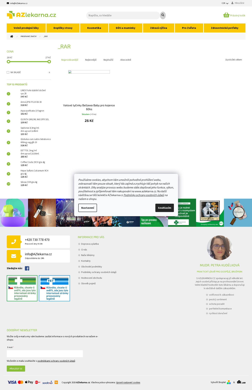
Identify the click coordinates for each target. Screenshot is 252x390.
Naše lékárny (88, 255)
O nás (84, 249)
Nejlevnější (90, 60)
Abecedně (125, 60)
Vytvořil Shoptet (218, 382)
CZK (224, 3)
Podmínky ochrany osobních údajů (143, 195)
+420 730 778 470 (37, 241)
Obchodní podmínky (91, 266)
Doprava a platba (90, 244)
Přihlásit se (16, 368)
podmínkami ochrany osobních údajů (56, 361)
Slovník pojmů (88, 283)
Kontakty (86, 261)
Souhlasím (164, 208)
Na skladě (30, 72)
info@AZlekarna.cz (38, 256)
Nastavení (87, 208)
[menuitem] (26, 27)
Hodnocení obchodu (91, 278)
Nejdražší (108, 60)
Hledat (163, 15)
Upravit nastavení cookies (128, 382)
